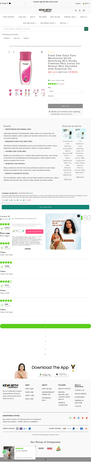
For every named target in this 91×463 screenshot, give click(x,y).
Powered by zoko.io (27, 248)
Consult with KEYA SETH (34, 231)
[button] (14, 230)
